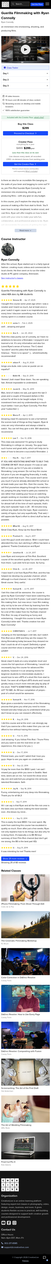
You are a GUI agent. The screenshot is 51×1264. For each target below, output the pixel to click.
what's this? (39, 117)
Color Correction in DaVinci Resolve (18, 977)
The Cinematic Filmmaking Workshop (19, 940)
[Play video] (25, 49)
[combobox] (20, 4)
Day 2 (6, 79)
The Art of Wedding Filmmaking (16, 1124)
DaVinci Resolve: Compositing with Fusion (21, 1051)
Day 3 (6, 85)
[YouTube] (3, 1223)
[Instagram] (14, 1223)
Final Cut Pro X (8, 1161)
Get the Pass (37, 4)
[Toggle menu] (47, 4)
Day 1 (5, 73)
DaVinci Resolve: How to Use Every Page (20, 1014)
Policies (25, 1260)
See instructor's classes (12, 278)
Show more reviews (14, 858)
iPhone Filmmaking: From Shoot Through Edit (22, 903)
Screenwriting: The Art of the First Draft (19, 1088)
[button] (44, 1257)
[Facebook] (9, 1223)
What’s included (31, 171)
